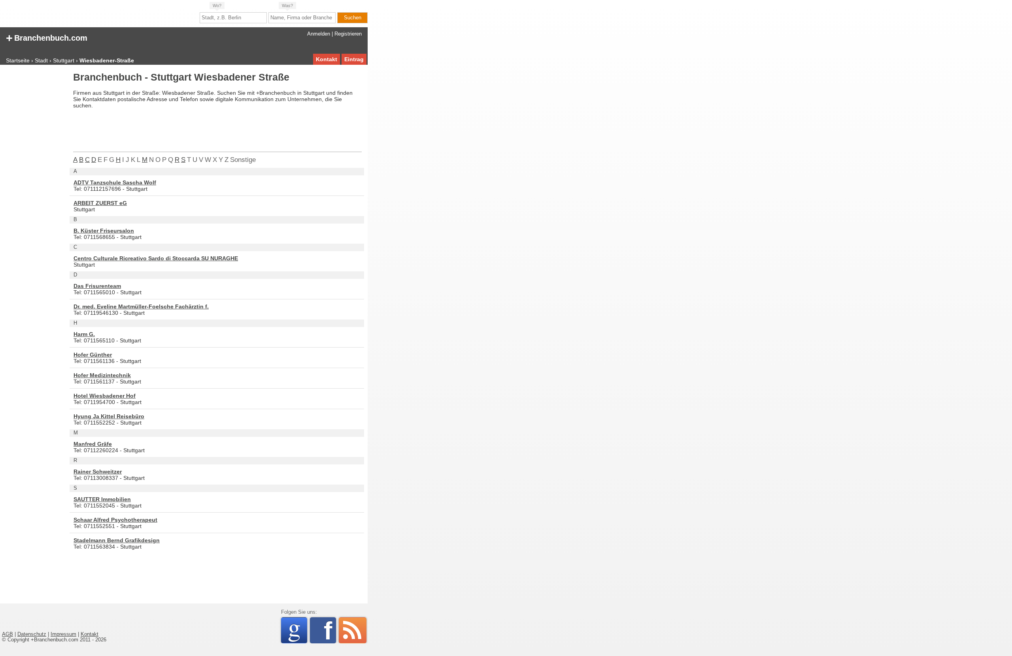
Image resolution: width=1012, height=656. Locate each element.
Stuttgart (63, 60)
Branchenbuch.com (46, 37)
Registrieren (348, 34)
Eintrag (354, 59)
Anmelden (318, 34)
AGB (7, 634)
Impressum (63, 634)
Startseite (18, 60)
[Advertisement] (33, 191)
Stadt (41, 60)
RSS (352, 630)
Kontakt (326, 59)
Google (297, 630)
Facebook (330, 630)
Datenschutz (31, 634)
